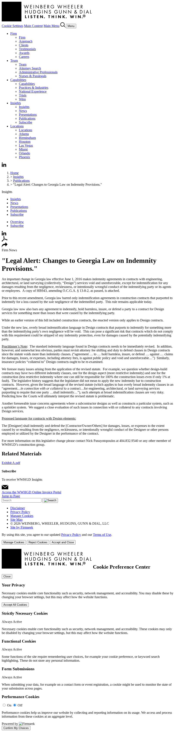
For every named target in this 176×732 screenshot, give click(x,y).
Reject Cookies (38, 542)
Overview (17, 222)
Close (7, 576)
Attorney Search (30, 68)
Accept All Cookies (15, 604)
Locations (17, 126)
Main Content (33, 26)
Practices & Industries (33, 87)
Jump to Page (11, 496)
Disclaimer (17, 508)
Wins (22, 99)
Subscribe (25, 122)
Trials (22, 95)
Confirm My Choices (16, 728)
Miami (23, 149)
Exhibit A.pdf (11, 463)
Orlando (24, 153)
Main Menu (51, 26)
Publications (27, 118)
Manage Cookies (21, 516)
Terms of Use (102, 534)
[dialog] (88, 539)
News (23, 111)
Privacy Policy (20, 512)
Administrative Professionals (38, 72)
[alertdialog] (88, 639)
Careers (24, 57)
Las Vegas (26, 145)
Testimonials (27, 49)
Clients (23, 45)
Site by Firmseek (21, 527)
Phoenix (24, 157)
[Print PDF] (5, 240)
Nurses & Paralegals (32, 76)
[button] (5, 246)
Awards (24, 53)
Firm (13, 33)
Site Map (16, 519)
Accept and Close (63, 542)
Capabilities (18, 80)
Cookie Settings (12, 26)
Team (14, 60)
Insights (15, 103)
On (9, 705)
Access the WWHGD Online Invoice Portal (31, 492)
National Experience (33, 91)
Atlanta (24, 134)
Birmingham (27, 138)
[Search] (63, 26)
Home (14, 173)
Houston (24, 141)
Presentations (28, 114)
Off (20, 705)
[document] (88, 639)
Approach (25, 41)
